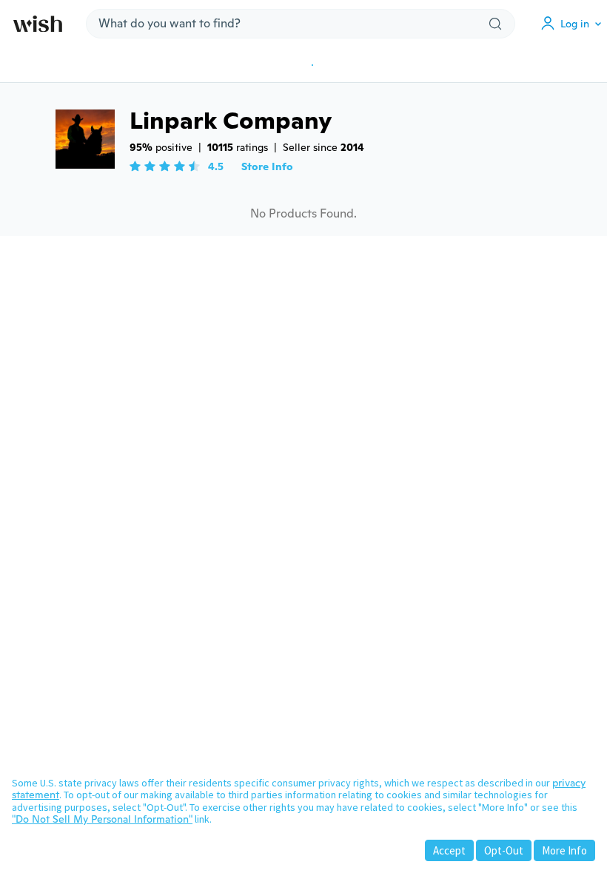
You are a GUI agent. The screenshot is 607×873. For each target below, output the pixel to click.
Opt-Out (503, 850)
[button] (574, 23)
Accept (449, 850)
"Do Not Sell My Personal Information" (102, 819)
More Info (564, 850)
